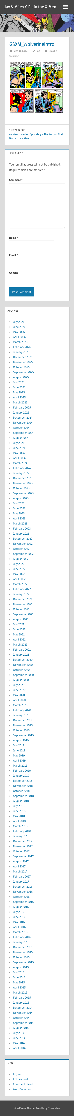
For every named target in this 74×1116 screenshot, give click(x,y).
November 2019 (23, 725)
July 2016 (18, 912)
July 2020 (18, 685)
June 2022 (19, 569)
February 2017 (22, 876)
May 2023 (19, 513)
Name (13, 237)
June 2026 (19, 327)
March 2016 (20, 932)
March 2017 (20, 871)
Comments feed (23, 1084)
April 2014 (19, 1048)
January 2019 (21, 775)
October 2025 (21, 367)
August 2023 (21, 498)
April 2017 (19, 866)
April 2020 (19, 700)
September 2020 (23, 675)
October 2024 (21, 427)
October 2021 (21, 609)
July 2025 (18, 382)
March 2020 (20, 705)
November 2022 (23, 543)
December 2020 (23, 659)
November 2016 (23, 891)
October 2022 (21, 548)
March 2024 (20, 463)
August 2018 (21, 801)
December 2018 (23, 780)
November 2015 (23, 952)
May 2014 (19, 1043)
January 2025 (21, 412)
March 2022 (20, 584)
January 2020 (21, 715)
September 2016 (23, 901)
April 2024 (19, 458)
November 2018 (23, 785)
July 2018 (18, 806)
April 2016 (19, 927)
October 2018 (21, 791)
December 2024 (23, 417)
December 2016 (23, 886)
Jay (38, 51)
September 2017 (23, 856)
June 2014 (19, 1038)
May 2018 (19, 816)
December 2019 (23, 720)
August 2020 (21, 680)
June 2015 (19, 977)
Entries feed (20, 1079)
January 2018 (21, 836)
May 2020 (19, 695)
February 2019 (22, 770)
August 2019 (21, 740)
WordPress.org (22, 1089)
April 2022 (19, 579)
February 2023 (22, 528)
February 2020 (22, 710)
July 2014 (18, 1033)
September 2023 (23, 493)
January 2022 (21, 594)
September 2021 (23, 614)
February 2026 (22, 347)
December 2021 (22, 599)
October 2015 (21, 957)
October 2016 (21, 896)
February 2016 (22, 937)
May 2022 (19, 574)
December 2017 (22, 841)
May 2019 (19, 755)
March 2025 (20, 402)
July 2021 (18, 624)
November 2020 (23, 664)
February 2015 (22, 997)
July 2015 (18, 972)
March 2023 (20, 523)
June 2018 (19, 811)
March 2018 (20, 826)
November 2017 (23, 846)
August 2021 (21, 619)
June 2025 (19, 387)
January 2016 (21, 942)
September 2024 (23, 432)
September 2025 (23, 372)
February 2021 (22, 649)
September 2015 (23, 962)
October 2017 (21, 851)
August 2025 (21, 377)
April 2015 (19, 987)
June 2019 (19, 750)
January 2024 (21, 473)
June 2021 (19, 629)
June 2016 (19, 917)
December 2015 (23, 947)
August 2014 (21, 1028)
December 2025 (23, 357)
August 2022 (21, 559)
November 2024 (23, 422)
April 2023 (19, 518)
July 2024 (18, 443)
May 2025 (19, 392)
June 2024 (19, 448)
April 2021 (19, 639)
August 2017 (21, 861)
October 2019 (21, 730)
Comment (15, 180)
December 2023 (22, 478)
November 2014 (23, 1012)
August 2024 (21, 437)
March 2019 (20, 765)
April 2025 (19, 397)
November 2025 (23, 362)
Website (13, 272)
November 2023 (23, 483)
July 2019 (18, 745)
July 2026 (18, 321)
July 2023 (18, 503)
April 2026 (19, 337)
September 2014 (23, 1023)
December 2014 (23, 1007)
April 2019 (19, 760)
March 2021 (20, 644)
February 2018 (22, 831)
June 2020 (19, 690)
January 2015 (21, 1002)
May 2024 (19, 453)
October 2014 (21, 1017)
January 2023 (21, 533)
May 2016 (19, 922)
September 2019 (23, 735)
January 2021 (21, 654)
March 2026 (20, 342)
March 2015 (20, 992)
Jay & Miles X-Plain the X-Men (30, 6)
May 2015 (19, 982)
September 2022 (23, 553)
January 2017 (21, 881)
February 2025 (22, 407)
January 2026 (21, 352)
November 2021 (23, 604)
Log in (17, 1074)
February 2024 (22, 468)
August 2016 (21, 907)
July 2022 (18, 564)
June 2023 (19, 508)
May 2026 (19, 332)
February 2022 (22, 589)
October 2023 (21, 488)
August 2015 (21, 967)
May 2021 (19, 634)
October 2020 (21, 669)
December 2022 (22, 538)
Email (13, 255)
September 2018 (23, 796)
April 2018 (19, 821)
